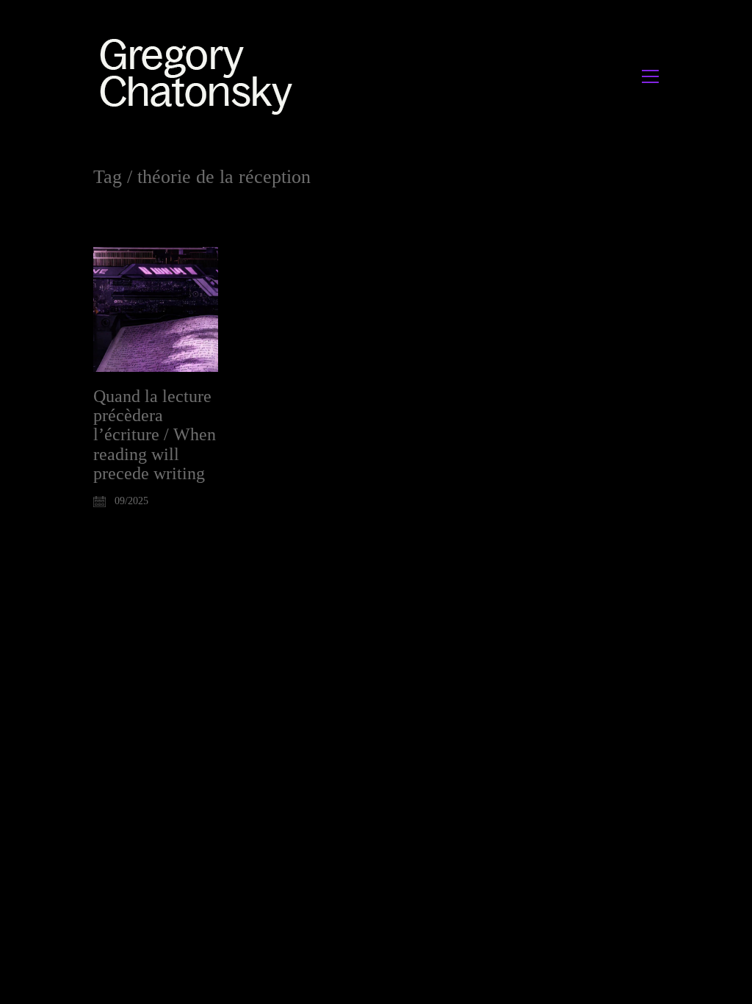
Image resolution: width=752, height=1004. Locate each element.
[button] (650, 76)
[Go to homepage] (200, 76)
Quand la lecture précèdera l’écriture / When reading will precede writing (154, 435)
